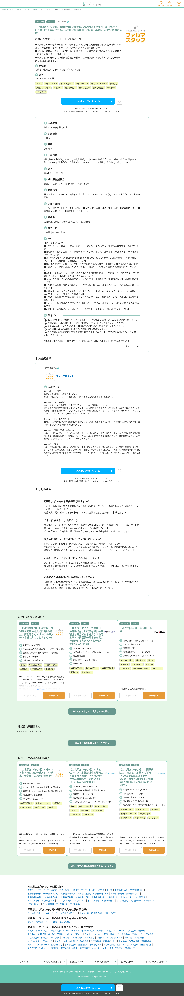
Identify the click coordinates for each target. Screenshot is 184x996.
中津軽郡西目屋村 (100, 894)
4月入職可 (66, 938)
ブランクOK (108, 948)
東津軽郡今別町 (136, 890)
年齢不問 (119, 948)
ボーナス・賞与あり (127, 931)
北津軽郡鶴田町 (67, 897)
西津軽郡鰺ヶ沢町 (68, 894)
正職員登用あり (109, 941)
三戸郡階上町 (62, 904)
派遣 (55, 922)
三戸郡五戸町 (149, 901)
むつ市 (92, 890)
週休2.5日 (41, 934)
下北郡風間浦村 (107, 901)
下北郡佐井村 (122, 901)
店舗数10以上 (102, 938)
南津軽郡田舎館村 (35, 897)
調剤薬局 (31, 913)
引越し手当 (44, 948)
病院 (39, 913)
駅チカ (70, 934)
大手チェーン (43, 945)
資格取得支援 (109, 945)
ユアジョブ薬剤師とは (52, 962)
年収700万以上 (72, 931)
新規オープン (138, 934)
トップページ (23, 962)
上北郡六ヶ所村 (47, 901)
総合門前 (128, 938)
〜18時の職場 (108, 934)
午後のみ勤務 (82, 941)
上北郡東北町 (33, 901)
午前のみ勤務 (69, 941)
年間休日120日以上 (56, 934)
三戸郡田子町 (34, 904)
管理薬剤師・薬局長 (69, 948)
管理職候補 (146, 941)
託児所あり (83, 945)
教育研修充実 (95, 945)
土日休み (31, 934)
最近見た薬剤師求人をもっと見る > (92, 743)
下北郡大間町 (79, 901)
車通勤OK (150, 934)
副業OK (58, 941)
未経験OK (96, 948)
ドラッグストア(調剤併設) (66, 913)
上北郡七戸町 (112, 897)
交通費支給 (32, 948)
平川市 (109, 890)
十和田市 (75, 890)
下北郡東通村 (93, 901)
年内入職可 (89, 938)
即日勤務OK (96, 941)
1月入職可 (55, 938)
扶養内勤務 (139, 938)
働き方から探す (126, 962)
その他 (113, 913)
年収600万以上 (57, 931)
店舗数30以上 (116, 938)
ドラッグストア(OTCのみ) (91, 913)
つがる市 (100, 890)
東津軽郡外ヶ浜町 (50, 894)
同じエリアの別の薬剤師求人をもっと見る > (92, 866)
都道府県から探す (76, 962)
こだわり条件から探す (155, 962)
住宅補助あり (56, 945)
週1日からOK (33, 941)
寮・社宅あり (70, 945)
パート (48, 922)
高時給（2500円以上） (107, 931)
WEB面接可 (134, 941)
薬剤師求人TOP (7, 9)
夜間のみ (31, 945)
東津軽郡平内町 (121, 890)
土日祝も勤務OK (123, 934)
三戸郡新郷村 (75, 904)
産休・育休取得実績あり (127, 945)
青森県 (18, 9)
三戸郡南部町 (48, 904)
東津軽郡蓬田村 (34, 894)
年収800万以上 (88, 931)
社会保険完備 (146, 945)
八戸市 (46, 890)
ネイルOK (123, 941)
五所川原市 (64, 890)
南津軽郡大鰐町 (132, 894)
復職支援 (55, 948)
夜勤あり (45, 938)
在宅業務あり (33, 938)
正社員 (30, 922)
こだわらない (65, 922)
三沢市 (84, 890)
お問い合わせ (58, 972)
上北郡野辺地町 (98, 897)
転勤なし (78, 934)
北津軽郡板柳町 (51, 897)
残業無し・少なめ (92, 934)
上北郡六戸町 (126, 897)
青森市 (30, 890)
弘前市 (38, 890)
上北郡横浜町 (139, 897)
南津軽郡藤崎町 (117, 894)
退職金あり (143, 931)
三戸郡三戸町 (136, 901)
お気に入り (32, 695)
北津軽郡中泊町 (82, 897)
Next (166, 660)
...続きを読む (41, 689)
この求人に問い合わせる (88, 101)
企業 (106, 913)
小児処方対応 (46, 941)
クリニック (48, 913)
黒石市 (54, 890)
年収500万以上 (42, 931)
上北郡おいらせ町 (31, 9)
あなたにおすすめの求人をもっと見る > (92, 711)
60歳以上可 (130, 948)
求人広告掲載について (123, 972)
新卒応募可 (85, 948)
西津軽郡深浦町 (84, 894)
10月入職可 (78, 938)
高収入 (30, 931)
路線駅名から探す (102, 962)
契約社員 (39, 922)
